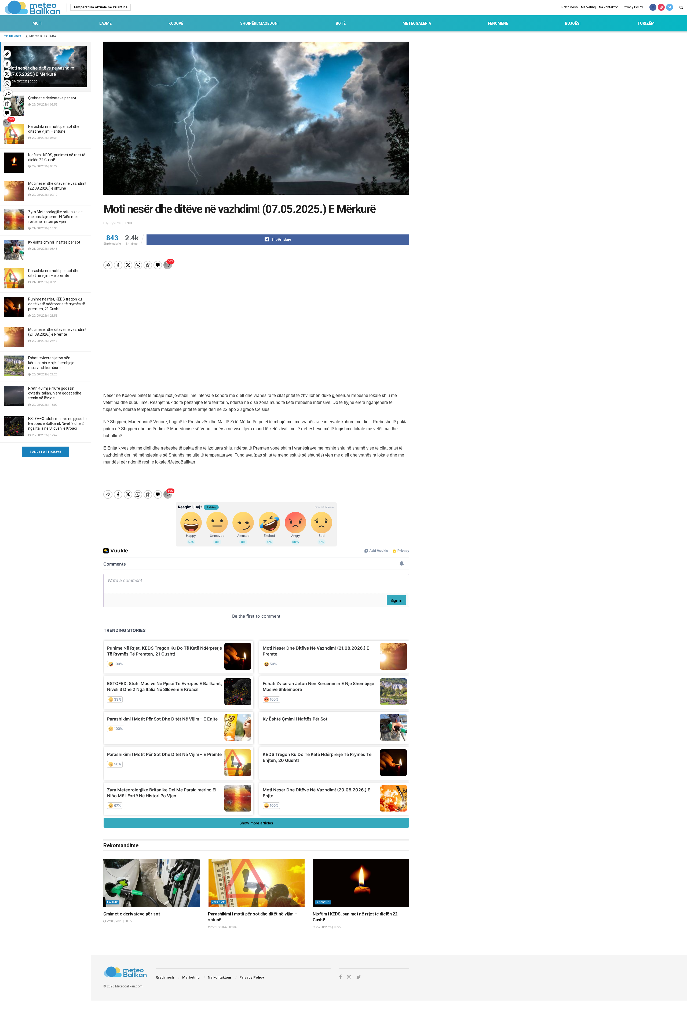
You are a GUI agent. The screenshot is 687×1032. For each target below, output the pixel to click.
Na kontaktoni (609, 7)
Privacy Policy (633, 7)
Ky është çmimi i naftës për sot (54, 242)
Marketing (588, 7)
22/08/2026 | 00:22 (328, 927)
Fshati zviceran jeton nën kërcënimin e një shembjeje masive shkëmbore (51, 363)
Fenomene (498, 23)
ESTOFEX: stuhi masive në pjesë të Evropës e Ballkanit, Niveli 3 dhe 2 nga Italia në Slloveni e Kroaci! (57, 423)
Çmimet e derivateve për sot (52, 98)
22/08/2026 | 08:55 (119, 921)
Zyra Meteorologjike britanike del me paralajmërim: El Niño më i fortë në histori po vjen (55, 217)
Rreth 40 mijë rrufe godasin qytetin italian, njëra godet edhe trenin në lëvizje (54, 393)
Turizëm (646, 23)
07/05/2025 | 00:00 (117, 223)
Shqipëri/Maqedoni (259, 23)
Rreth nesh (569, 7)
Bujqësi (572, 23)
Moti (37, 23)
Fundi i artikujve (45, 452)
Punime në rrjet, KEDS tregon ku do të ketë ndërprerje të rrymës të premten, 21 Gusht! (56, 304)
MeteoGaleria (417, 23)
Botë (341, 23)
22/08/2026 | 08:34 (223, 927)
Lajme (105, 23)
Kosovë (176, 23)
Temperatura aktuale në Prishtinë (100, 7)
